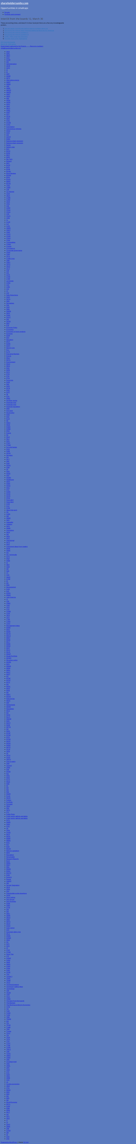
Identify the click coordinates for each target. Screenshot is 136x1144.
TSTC (8, 1039)
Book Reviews (11, 173)
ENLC (8, 358)
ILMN (8, 514)
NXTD (8, 747)
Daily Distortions (12, 295)
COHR (8, 236)
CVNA (8, 283)
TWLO (8, 1049)
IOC (7, 553)
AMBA (8, 84)
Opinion (9, 766)
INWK (8, 551)
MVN (8, 691)
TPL (7, 1023)
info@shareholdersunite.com (11, 48)
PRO (7, 808)
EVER (8, 382)
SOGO (8, 926)
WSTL (8, 1104)
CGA (7, 206)
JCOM (8, 579)
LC (7, 599)
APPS (8, 104)
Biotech (9, 161)
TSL (7, 1035)
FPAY (8, 431)
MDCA (8, 636)
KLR (7, 591)
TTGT (8, 1043)
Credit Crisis (10, 259)
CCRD (8, 200)
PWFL (8, 824)
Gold (7, 463)
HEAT (8, 482)
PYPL (8, 826)
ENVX (8, 364)
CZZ (7, 293)
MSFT (8, 674)
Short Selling (10, 897)
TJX (7, 1009)
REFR (8, 853)
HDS (7, 476)
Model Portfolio (11, 656)
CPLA (8, 257)
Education (9, 340)
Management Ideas (13, 626)
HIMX (8, 484)
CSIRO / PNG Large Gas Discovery (16, 37)
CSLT (8, 269)
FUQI (8, 449)
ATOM (8, 123)
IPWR (8, 561)
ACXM (8, 60)
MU (7, 684)
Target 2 (9, 976)
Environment (10, 362)
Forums (7, 12)
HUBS (8, 492)
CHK (7, 214)
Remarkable (10, 857)
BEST (8, 155)
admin (14, 44)
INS (7, 534)
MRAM (8, 666)
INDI (8, 520)
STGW (8, 952)
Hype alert (10, 500)
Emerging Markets (12, 354)
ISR (7, 569)
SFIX (7, 891)
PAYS (8, 778)
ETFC (8, 374)
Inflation (9, 524)
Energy (8, 356)
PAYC (8, 776)
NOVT (8, 723)
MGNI (8, 640)
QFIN (8, 830)
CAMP (8, 188)
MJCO (8, 650)
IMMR (8, 518)
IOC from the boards (8, 42)
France (8, 433)
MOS (8, 664)
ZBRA (8, 1127)
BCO (7, 149)
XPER (8, 1110)
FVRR (8, 451)
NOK (8, 721)
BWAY (8, 181)
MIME (8, 644)
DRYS (8, 313)
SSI (7, 942)
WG (7, 1096)
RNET (8, 865)
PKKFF (8, 794)
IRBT (8, 565)
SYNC (8, 970)
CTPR (8, 277)
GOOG (8, 465)
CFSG (8, 204)
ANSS (8, 96)
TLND (8, 1013)
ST (7, 948)
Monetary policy (11, 660)
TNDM (8, 1019)
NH (7, 713)
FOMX (8, 427)
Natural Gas (10, 699)
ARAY (8, 106)
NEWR (8, 707)
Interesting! (10, 540)
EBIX (7, 323)
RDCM (8, 849)
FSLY (8, 439)
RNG (7, 867)
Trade (8, 1027)
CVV (7, 289)
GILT (8, 459)
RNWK (8, 869)
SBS (7, 883)
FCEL (8, 396)
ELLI (7, 350)
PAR (7, 770)
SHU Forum (10, 899)
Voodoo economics (12, 1084)
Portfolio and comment (12, 14)
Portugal (9, 804)
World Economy (11, 1102)
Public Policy (10, 814)
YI (7, 1120)
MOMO (8, 658)
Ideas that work (11, 510)
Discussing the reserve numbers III (16, 35)
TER (7, 991)
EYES (8, 390)
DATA (8, 299)
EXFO (8, 386)
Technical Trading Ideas (14, 987)
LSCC (8, 618)
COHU (8, 238)
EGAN (8, 344)
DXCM (8, 321)
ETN (7, 376)
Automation (10, 127)
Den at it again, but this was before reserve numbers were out (26, 28)
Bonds (8, 171)
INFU (8, 526)
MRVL (8, 670)
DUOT (8, 317)
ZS (7, 1135)
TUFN (8, 1047)
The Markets (10, 1003)
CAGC (8, 186)
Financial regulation (13, 407)
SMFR (8, 916)
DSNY (8, 315)
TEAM (8, 981)
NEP (7, 703)
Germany (9, 455)
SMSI (8, 920)
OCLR (8, 749)
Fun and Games (11, 447)
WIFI (7, 1098)
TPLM (8, 1025)
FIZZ (7, 417)
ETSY (8, 378)
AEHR (8, 66)
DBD (8, 301)
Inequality (9, 522)
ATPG (8, 125)
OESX (8, 751)
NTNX (8, 739)
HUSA (8, 494)
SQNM (8, 938)
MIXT (8, 648)
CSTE (8, 275)
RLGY (8, 861)
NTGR (8, 735)
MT (7, 676)
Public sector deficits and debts (17, 816)
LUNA (8, 622)
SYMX (8, 966)
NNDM (8, 719)
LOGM (8, 611)
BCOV (8, 151)
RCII (7, 845)
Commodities (10, 242)
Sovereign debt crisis (13, 932)
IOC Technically (11, 555)
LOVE (8, 613)
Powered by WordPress (9, 1142)
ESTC (8, 372)
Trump (8, 1031)
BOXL (8, 177)
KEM (7, 585)
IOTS (8, 557)
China (8, 210)
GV (7, 469)
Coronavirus (10, 248)
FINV (8, 409)
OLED (8, 757)
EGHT (8, 346)
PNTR (8, 798)
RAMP (8, 839)
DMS (8, 309)
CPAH (8, 252)
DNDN (8, 311)
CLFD (8, 226)
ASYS (8, 119)
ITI (7, 573)
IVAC (8, 575)
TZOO (8, 1054)
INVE (8, 545)
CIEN (8, 218)
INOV (8, 532)
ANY (7, 98)
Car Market (10, 192)
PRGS (8, 806)
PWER (8, 822)
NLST (8, 717)
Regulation (10, 855)
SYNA (8, 968)
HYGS (8, 498)
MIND (8, 646)
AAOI (8, 52)
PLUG (8, 796)
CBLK (8, 196)
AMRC (8, 88)
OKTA (8, 755)
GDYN (8, 453)
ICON (8, 508)
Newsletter (10, 709)
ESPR (8, 370)
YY (7, 1123)
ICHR (8, 504)
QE (7, 828)
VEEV (8, 1076)
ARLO (8, 108)
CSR (7, 271)
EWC (7, 384)
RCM (8, 847)
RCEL (8, 843)
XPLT (8, 1112)
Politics (8, 800)
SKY (7, 912)
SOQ (7, 930)
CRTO (8, 265)
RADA (8, 837)
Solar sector (10, 928)
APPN (8, 102)
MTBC (8, 678)
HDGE (8, 474)
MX (7, 693)
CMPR (8, 228)
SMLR (8, 918)
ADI (7, 62)
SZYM (8, 972)
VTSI (8, 1088)
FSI (7, 435)
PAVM (8, 772)
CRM (8, 261)
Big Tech (9, 159)
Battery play (10, 147)
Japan (8, 577)
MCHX (8, 634)
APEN (8, 100)
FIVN (8, 415)
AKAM (8, 76)
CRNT (8, 263)
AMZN (8, 92)
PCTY (8, 780)
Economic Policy (11, 328)
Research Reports (12, 859)
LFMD (8, 603)
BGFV (8, 157)
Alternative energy (12, 80)
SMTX (8, 922)
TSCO (8, 1033)
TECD (8, 983)
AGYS (8, 68)
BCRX (8, 153)
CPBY (8, 255)
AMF (7, 86)
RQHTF (8, 873)
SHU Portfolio (11, 901)
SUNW (8, 958)
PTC (7, 812)
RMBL (8, 863)
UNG (8, 1064)
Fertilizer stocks (11, 401)
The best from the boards (15, 1001)
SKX (7, 910)
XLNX (8, 1106)
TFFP (8, 995)
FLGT (8, 419)
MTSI (8, 682)
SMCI (8, 914)
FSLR (8, 437)
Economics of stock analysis (15, 332)
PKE (7, 792)
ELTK (8, 352)
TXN (7, 1052)
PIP (7, 788)
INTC (8, 538)
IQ (7, 563)
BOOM (8, 175)
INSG (8, 536)
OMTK (8, 759)
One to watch (10, 762)
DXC (7, 319)
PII (7, 786)
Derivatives (10, 303)
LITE (7, 609)
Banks (8, 145)
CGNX (8, 208)
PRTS (8, 810)
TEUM (8, 993)
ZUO (7, 1137)
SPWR (8, 936)
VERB (8, 1078)
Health (8, 478)
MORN (8, 662)
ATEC (8, 121)
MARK (8, 628)
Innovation (10, 530)
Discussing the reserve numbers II (16, 33)
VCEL (8, 1074)
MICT (8, 642)
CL (7, 220)
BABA (8, 139)
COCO (8, 234)
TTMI (8, 1045)
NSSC (8, 731)
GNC (7, 461)
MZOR (8, 697)
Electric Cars (10, 348)
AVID (8, 133)
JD (7, 581)
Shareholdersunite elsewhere (16, 893)
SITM (8, 908)
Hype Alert (10, 502)
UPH (7, 1068)
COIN (8, 240)
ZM (7, 1133)
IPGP (8, 559)
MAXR (8, 632)
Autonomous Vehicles (13, 129)
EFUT (8, 342)
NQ (7, 729)
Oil (7, 753)
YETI (7, 1116)
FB (7, 394)
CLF (7, 224)
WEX (7, 1094)
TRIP (8, 1029)
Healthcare (10, 480)
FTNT (8, 443)
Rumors (9, 877)
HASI (8, 472)
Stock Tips (10, 954)
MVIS (8, 689)
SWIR (8, 962)
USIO (8, 1070)
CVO (7, 285)
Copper (8, 246)
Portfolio (9, 802)
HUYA (8, 496)
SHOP (8, 895)
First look (9, 411)
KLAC (8, 589)
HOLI (8, 488)
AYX (7, 135)
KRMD (8, 595)
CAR (7, 190)
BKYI (8, 163)
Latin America (11, 597)
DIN (7, 305)
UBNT (8, 1056)
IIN (7, 512)
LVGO (8, 624)
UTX (7, 1072)
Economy (9, 334)
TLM (8, 1011)
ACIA (8, 58)
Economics (10, 330)
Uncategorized (11, 1062)
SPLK (8, 934)
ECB (7, 325)
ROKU (8, 871)
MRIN (8, 668)
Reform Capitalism (12, 851)
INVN (8, 549)
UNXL (8, 1066)
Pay (7, 774)
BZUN (8, 184)
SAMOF (8, 881)
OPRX (8, 768)
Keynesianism (11, 587)
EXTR (8, 388)
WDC (8, 1092)
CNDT (8, 230)
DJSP (8, 307)
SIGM (8, 903)
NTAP (8, 733)
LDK (7, 601)
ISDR (8, 567)
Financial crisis (11, 403)
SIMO (8, 906)
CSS (7, 273)
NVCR (8, 741)
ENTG (8, 360)
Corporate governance (14, 250)
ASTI (8, 115)
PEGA (8, 782)
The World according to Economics (18, 1005)
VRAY (8, 1086)
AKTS (8, 78)
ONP (8, 764)
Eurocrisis (9, 380)
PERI (7, 784)
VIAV (8, 1080)
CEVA (8, 202)
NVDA (8, 743)
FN (7, 421)
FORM (8, 429)
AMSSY (8, 90)
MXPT (8, 695)
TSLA (8, 1037)
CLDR (8, 222)
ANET (8, 94)
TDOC (8, 979)
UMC (8, 1060)
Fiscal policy (10, 413)
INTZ (8, 542)
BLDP (8, 165)
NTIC (8, 737)
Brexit (8, 179)
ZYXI (7, 1139)
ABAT (8, 56)
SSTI (7, 944)
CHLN (8, 216)
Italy (7, 571)
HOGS (8, 486)
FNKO (8, 423)
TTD (7, 1041)
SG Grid (25, 1142)
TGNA (8, 999)
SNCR (8, 924)
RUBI (8, 875)
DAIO (8, 297)
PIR (7, 790)
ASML (8, 111)
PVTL (8, 820)
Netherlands (10, 705)
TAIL (8, 974)
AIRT (8, 74)
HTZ (7, 490)
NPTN (8, 727)
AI (7, 70)
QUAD (8, 832)
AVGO (8, 131)
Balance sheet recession (14, 141)
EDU (7, 338)
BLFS (8, 167)
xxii (7, 1114)
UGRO (8, 1058)
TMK (8, 1017)
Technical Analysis (12, 985)
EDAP (8, 336)
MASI (8, 630)
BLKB (8, 169)
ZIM (7, 1129)
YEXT (8, 1118)
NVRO (8, 745)
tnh (7, 1021)
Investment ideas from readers (17, 547)
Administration (11, 64)
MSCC (8, 672)
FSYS (8, 441)
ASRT (8, 113)
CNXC (8, 232)
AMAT (8, 82)
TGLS (8, 997)
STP (7, 956)
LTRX (8, 620)
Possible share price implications (15, 39)
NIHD (8, 715)
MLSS (8, 652)
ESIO (8, 368)
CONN (8, 244)
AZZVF (8, 137)
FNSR (8, 425)
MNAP (8, 654)
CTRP (8, 279)
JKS (7, 583)
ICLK (7, 506)
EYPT (8, 392)
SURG (8, 960)
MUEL (8, 686)
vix (7, 1082)
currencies (10, 281)
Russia (8, 879)
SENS (8, 889)
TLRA (8, 1015)
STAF (8, 950)
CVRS (8, 287)
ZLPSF (8, 1131)
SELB (8, 887)
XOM (8, 1108)
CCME (8, 198)
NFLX (8, 711)
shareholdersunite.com (14, 3)
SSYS (8, 946)
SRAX (8, 940)
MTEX (8, 680)
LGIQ (8, 605)
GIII (7, 457)
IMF (7, 516)
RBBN (8, 841)
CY (7, 291)
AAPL (8, 54)
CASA (8, 194)
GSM (8, 467)
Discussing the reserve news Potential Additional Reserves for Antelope (29, 30)
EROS (8, 366)
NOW (8, 725)
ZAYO (8, 1125)
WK (7, 1100)
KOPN (8, 593)
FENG (8, 398)
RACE (8, 835)
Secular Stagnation (12, 885)
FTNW (8, 445)
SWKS (8, 964)
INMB (8, 528)
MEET (8, 638)
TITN (8, 1007)
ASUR (8, 117)
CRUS (8, 267)
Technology (10, 989)
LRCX (8, 615)
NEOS (8, 701)
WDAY (8, 1090)
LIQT (8, 607)
